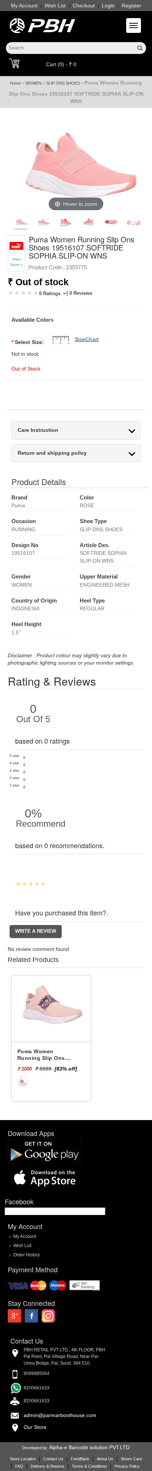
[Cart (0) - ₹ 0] (14, 63)
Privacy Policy (127, 1466)
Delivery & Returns (48, 1466)
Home (15, 83)
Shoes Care (131, 1459)
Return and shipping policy (52, 453)
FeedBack (80, 1459)
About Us (105, 1459)
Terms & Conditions (89, 1466)
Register (131, 5)
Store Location (23, 1459)
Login (108, 5)
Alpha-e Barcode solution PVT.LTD (89, 1447)
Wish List (55, 5)
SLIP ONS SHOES (63, 83)
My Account (24, 5)
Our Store (35, 1427)
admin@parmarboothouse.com (60, 1415)
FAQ (19, 1466)
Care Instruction (38, 430)
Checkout (84, 5)
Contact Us (53, 1459)
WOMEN (33, 83)
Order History (26, 1254)
